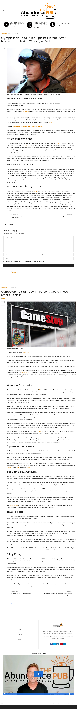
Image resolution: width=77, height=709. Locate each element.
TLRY (17, 467)
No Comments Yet (9, 224)
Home (19, 629)
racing (57, 143)
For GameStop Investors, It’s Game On (24, 381)
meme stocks (25, 372)
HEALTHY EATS (19, 637)
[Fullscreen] (72, 694)
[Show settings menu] (69, 694)
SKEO (13, 120)
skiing (35, 191)
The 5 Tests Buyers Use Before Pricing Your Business (40, 24)
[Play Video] (4, 694)
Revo (50, 122)
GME (40, 390)
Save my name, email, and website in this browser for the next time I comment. (25, 261)
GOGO (28, 467)
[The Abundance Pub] (38, 10)
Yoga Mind (19, 632)
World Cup (26, 111)
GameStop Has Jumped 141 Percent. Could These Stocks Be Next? (34, 293)
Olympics (26, 145)
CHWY (39, 431)
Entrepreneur (4, 33)
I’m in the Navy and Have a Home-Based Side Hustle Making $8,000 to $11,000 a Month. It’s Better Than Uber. (63, 24)
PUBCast (19, 639)
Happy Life (19, 634)
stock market (65, 451)
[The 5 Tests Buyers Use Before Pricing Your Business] (29, 24)
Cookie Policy (50, 707)
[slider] (37, 694)
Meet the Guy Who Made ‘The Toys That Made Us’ (27, 126)
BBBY (9, 467)
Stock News (26, 352)
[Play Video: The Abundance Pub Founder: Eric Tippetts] (38, 674)
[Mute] (66, 694)
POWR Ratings (14, 505)
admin (3, 44)
